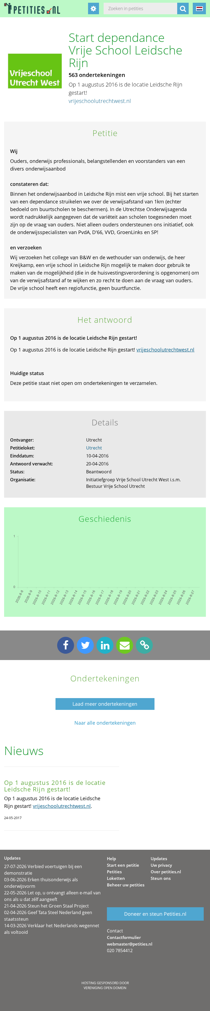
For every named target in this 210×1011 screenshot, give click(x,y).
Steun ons (161, 878)
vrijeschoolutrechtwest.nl (100, 101)
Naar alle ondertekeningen (105, 723)
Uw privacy (161, 865)
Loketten (116, 878)
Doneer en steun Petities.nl (155, 914)
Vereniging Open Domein (105, 988)
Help (111, 858)
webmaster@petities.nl (129, 944)
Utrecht (94, 448)
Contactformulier (124, 937)
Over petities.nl (166, 871)
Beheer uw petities (125, 885)
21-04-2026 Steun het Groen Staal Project (46, 906)
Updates (159, 858)
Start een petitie (123, 865)
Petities (114, 871)
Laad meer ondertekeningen (104, 704)
